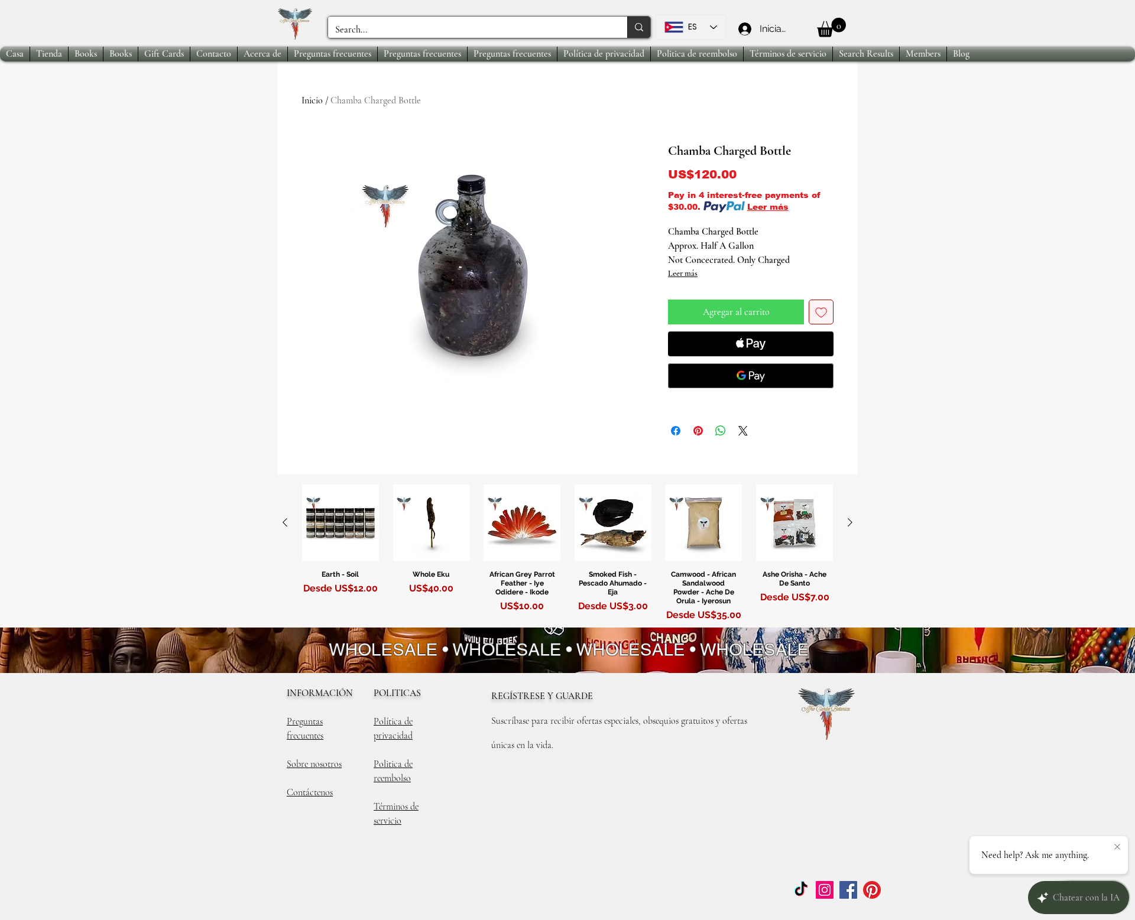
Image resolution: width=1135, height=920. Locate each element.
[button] (831, 27)
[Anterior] (285, 522)
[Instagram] (825, 890)
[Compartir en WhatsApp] (721, 431)
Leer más (768, 207)
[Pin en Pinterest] (698, 431)
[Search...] (638, 27)
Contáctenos (310, 792)
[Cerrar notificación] (1117, 847)
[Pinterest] (872, 890)
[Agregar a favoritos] (821, 312)
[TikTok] (801, 890)
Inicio (312, 100)
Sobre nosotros (314, 764)
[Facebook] (848, 890)
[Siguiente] (850, 522)
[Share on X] (743, 431)
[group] (567, 555)
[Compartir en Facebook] (676, 431)
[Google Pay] (751, 375)
